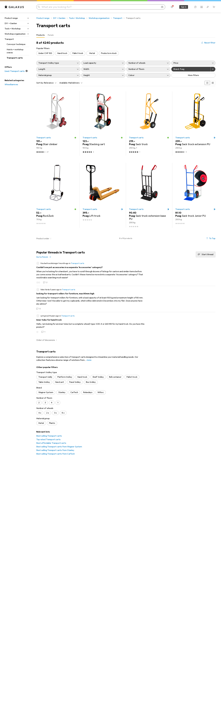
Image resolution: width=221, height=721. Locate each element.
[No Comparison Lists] (202, 7)
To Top (212, 238)
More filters (193, 75)
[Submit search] (38, 6)
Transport (9, 39)
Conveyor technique (16, 44)
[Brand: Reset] (213, 69)
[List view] (212, 83)
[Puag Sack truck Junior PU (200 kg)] (195, 195)
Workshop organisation (15, 34)
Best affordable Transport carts (51, 443)
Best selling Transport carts (49, 436)
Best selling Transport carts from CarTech (55, 454)
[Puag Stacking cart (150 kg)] (103, 123)
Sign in (183, 7)
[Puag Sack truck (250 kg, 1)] (149, 123)
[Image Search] (162, 6)
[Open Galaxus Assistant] (195, 7)
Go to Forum (42, 257)
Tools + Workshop (13, 28)
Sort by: (39, 83)
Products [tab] (40, 35)
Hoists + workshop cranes (15, 51)
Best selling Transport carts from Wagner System (59, 446)
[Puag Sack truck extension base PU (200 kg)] (149, 195)
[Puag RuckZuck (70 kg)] (56, 195)
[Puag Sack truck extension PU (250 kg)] (195, 123)
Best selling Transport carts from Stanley (55, 450)
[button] (75, 138)
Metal (92, 53)
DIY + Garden (11, 23)
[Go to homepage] (14, 7)
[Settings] (172, 7)
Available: (63, 83)
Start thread (207, 254)
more (89, 360)
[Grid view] (207, 83)
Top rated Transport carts (48, 439)
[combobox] (49, 83)
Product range (11, 18)
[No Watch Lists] (208, 7)
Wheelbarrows (11, 84)
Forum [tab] (51, 35)
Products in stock (109, 53)
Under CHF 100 (45, 53)
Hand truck (62, 53)
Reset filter (209, 43)
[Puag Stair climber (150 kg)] (56, 123)
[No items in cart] (214, 7)
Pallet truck (77, 53)
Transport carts (15, 58)
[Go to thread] (125, 273)
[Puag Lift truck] (103, 195)
